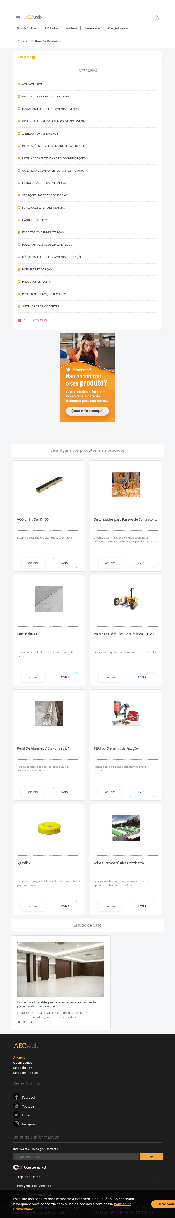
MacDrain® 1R (28, 634)
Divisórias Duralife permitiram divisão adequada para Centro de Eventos (56, 1004)
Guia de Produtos (27, 28)
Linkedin (28, 1115)
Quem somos (22, 1062)
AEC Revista (51, 28)
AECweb (23, 41)
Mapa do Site (22, 1068)
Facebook (28, 1097)
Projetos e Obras (28, 1177)
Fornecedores (92, 28)
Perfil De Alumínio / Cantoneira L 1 (43, 748)
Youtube (28, 1106)
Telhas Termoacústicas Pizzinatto (119, 863)
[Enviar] (151, 1156)
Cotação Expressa (118, 28)
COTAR (65, 563)
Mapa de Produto (25, 1073)
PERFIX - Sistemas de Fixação (116, 748)
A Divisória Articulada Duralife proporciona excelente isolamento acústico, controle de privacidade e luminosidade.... (52, 1017)
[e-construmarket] (30, 1167)
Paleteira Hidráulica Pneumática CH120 (123, 634)
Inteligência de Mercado (33, 1186)
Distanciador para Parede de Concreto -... (125, 519)
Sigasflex (23, 863)
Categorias (24, 57)
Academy (71, 28)
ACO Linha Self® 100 (32, 519)
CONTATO (33, 562)
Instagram (29, 1124)
